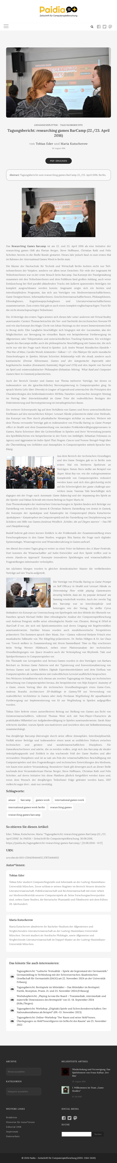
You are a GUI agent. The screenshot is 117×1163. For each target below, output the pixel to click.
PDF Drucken (58, 161)
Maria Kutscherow (74, 143)
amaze (12, 799)
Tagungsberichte (71, 125)
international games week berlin (26, 807)
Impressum (12, 1131)
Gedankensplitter (46, 125)
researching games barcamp (24, 814)
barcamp (26, 799)
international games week (69, 799)
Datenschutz (13, 1136)
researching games (61, 807)
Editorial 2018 (13, 1126)
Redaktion (11, 1117)
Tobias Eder (44, 143)
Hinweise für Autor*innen (20, 1122)
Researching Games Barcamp (29, 246)
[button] (6, 26)
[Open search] (92, 26)
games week (43, 799)
